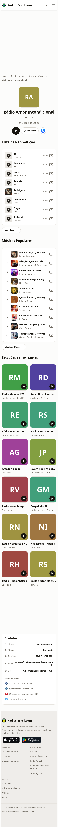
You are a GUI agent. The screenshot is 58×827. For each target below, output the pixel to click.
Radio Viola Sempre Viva (15, 506)
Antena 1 (34, 751)
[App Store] (11, 740)
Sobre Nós (6, 783)
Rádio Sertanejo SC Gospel (43, 581)
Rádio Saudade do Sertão (43, 431)
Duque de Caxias (36, 76)
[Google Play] (31, 740)
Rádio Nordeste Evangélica (15, 543)
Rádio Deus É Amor (42, 394)
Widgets (5, 792)
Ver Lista (9, 230)
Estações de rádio (10, 751)
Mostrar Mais (12, 346)
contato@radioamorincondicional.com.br (34, 663)
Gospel (29, 117)
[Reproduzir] (16, 131)
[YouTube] (51, 155)
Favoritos (31, 130)
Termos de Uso (28, 812)
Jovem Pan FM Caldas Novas (43, 468)
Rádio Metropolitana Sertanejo (39, 767)
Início (4, 76)
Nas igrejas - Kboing (42, 543)
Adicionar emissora (11, 788)
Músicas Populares (10, 761)
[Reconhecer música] (43, 130)
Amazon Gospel (11, 468)
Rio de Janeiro (17, 76)
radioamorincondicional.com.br (38, 670)
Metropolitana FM (38, 756)
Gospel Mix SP (39, 506)
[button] (15, 377)
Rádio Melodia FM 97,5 (15, 394)
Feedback (6, 797)
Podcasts (6, 756)
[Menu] (53, 5)
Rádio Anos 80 (37, 761)
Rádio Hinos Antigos (14, 581)
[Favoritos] (47, 5)
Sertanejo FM (36, 773)
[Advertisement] (29, 43)
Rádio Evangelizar (13, 431)
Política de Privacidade (10, 812)
